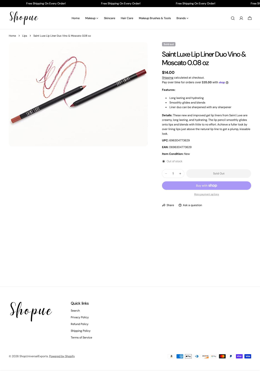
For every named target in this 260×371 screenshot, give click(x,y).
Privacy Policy (80, 317)
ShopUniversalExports (33, 356)
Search (75, 310)
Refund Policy (79, 324)
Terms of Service (81, 337)
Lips (24, 35)
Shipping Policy (81, 331)
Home (12, 35)
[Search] (232, 18)
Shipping (167, 77)
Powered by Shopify (62, 356)
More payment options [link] (206, 194)
